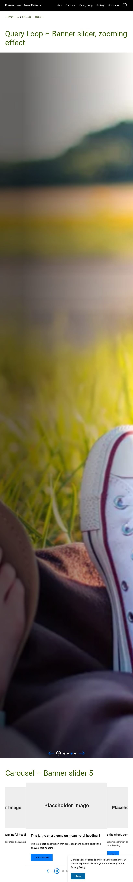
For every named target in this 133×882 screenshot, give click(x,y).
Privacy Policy (78, 867)
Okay (78, 876)
